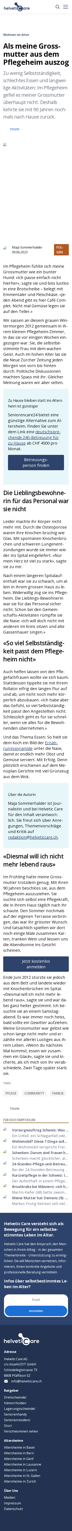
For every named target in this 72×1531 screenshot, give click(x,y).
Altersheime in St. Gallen (22, 1475)
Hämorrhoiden (15, 1403)
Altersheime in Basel (19, 1447)
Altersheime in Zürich (20, 1481)
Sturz (8, 1425)
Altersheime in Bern (19, 1453)
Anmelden (36, 1311)
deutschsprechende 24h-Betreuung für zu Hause (34, 437)
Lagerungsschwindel (19, 1408)
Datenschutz (13, 1509)
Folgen (59, 249)
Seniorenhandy (15, 1414)
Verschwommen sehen (21, 1431)
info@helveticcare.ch (26, 1381)
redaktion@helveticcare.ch (33, 837)
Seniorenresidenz (17, 1420)
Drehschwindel (15, 1397)
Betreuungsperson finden (36, 462)
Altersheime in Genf (19, 1458)
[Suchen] (57, 6)
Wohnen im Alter (16, 35)
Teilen (14, 129)
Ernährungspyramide (30, 745)
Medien (9, 1497)
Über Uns (11, 1490)
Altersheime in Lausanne (22, 1464)
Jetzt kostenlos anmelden (36, 964)
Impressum (12, 1503)
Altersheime (13, 1440)
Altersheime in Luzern (20, 1470)
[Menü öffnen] (65, 7)
